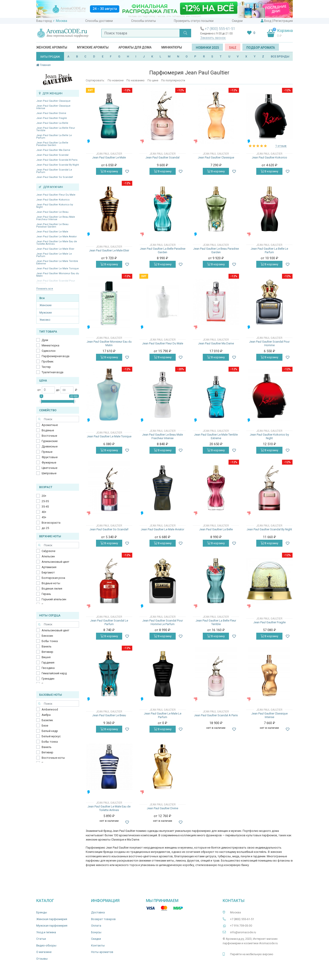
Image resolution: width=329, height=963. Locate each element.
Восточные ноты (53, 757)
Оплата (96, 925)
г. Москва (60, 21)
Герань (46, 594)
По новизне (116, 80)
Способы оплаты (143, 21)
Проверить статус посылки (194, 21)
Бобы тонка (50, 641)
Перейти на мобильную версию (251, 954)
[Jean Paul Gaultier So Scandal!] (109, 488)
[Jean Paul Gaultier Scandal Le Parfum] (109, 581)
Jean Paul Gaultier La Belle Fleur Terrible (55, 129)
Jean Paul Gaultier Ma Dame (53, 150)
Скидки (237, 21)
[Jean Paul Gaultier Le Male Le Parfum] (162, 674)
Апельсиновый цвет (55, 561)
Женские (45, 305)
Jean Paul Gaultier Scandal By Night (57, 164)
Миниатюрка (50, 345)
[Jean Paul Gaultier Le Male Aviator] (162, 488)
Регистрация (283, 21)
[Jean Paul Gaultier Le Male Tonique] (109, 394)
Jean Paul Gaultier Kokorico (53, 199)
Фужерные (49, 462)
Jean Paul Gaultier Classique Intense (53, 107)
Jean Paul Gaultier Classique (53, 100)
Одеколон (49, 350)
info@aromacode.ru (243, 932)
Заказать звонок (213, 38)
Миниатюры (171, 47)
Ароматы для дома (135, 47)
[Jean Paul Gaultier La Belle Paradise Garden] (162, 209)
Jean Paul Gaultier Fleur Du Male (55, 194)
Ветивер (47, 651)
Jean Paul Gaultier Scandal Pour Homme (269, 343)
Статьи (41, 938)
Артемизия (49, 567)
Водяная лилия (52, 588)
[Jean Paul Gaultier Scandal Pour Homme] (269, 302)
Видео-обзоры (46, 945)
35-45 (45, 506)
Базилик (47, 720)
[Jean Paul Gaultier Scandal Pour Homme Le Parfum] (162, 581)
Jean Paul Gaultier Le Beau (52, 212)
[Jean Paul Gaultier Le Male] (109, 116)
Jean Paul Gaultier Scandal (52, 155)
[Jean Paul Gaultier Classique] (216, 116)
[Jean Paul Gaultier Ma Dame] (216, 302)
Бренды (41, 912)
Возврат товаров (103, 919)
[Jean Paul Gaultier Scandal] (162, 116)
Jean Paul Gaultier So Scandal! (54, 177)
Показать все (44, 288)
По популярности (173, 80)
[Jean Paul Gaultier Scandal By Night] (269, 488)
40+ (44, 512)
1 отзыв (280, 146)
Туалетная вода (52, 372)
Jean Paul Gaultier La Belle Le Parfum (54, 136)
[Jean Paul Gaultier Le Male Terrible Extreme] (216, 395)
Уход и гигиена (46, 932)
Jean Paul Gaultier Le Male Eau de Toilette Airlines (56, 242)
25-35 (45, 501)
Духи (45, 340)
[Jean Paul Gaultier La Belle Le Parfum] (269, 209)
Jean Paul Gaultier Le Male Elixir (55, 248)
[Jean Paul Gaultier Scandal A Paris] (216, 674)
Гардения (48, 662)
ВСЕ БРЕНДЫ (280, 56)
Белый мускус (51, 736)
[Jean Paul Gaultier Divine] (162, 767)
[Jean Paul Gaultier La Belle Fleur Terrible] (216, 581)
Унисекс (44, 319)
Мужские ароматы (93, 47)
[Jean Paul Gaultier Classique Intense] (269, 674)
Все (42, 298)
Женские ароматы (51, 47)
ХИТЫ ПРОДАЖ (50, 56)
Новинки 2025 (207, 47)
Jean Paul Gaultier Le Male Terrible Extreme (57, 262)
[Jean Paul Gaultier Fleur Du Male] (162, 301)
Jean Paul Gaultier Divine (51, 113)
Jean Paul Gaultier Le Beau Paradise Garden (52, 225)
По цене (152, 80)
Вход (267, 21)
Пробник (47, 361)
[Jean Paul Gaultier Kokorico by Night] (269, 395)
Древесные (50, 446)
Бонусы (96, 932)
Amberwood (50, 709)
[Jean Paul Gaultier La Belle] (216, 488)
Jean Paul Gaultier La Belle (52, 123)
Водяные (48, 430)
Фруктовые (50, 457)
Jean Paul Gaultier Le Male (52, 231)
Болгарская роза (53, 577)
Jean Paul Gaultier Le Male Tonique (57, 268)
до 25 (45, 528)
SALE (232, 47)
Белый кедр (50, 731)
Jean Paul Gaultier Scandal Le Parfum (54, 171)
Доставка (98, 912)
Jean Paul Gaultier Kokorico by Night (54, 206)
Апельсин (48, 556)
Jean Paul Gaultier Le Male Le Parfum (54, 255)
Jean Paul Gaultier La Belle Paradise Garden (52, 144)
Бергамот (48, 572)
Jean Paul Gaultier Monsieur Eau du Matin (57, 274)
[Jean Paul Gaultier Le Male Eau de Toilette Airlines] (109, 767)
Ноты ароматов (102, 952)
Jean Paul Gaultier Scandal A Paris (56, 159)
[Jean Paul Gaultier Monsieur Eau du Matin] (109, 302)
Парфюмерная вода (55, 356)
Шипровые (49, 473)
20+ (44, 495)
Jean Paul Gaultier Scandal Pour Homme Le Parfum (162, 622)
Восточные (49, 435)
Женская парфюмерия (51, 919)
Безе (45, 725)
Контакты (98, 945)
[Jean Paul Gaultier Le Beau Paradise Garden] (216, 209)
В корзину (111, 171)
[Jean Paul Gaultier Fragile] (269, 581)
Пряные (47, 451)
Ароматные (50, 425)
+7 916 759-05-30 (241, 925)
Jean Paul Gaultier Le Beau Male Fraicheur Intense (55, 218)
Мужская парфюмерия (51, 925)
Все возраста (51, 522)
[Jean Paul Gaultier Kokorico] (269, 116)
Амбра (46, 714)
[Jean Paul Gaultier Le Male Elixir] (109, 209)
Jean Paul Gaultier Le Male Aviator (56, 236)
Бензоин (47, 635)
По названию (135, 80)
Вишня (46, 657)
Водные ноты (51, 583)
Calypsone (48, 551)
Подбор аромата (260, 47)
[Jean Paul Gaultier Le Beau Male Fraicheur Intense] (162, 395)
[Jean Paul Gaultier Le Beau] (109, 674)
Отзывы (42, 958)
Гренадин (48, 678)
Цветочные (49, 468)
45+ (44, 517)
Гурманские (50, 441)
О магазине (43, 952)
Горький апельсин (54, 599)
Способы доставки (99, 21)
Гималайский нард (54, 673)
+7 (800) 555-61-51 (220, 29)
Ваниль (46, 646)
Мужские (45, 312)
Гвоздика (48, 668)
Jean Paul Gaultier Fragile (51, 118)
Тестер (46, 367)
